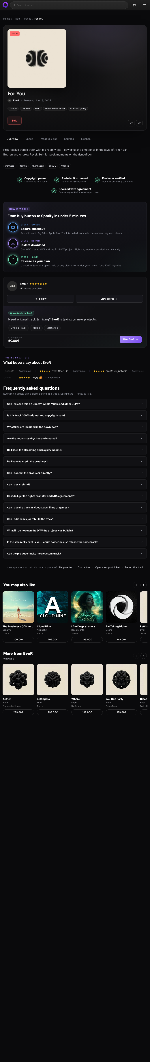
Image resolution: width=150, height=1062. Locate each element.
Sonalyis (7, 629)
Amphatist (42, 629)
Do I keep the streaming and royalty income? (34, 449)
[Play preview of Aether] (18, 679)
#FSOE (52, 165)
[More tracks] (143, 585)
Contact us (84, 567)
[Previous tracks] (136, 585)
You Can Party (114, 698)
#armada (9, 165)
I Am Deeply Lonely (83, 626)
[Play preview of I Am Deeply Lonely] (87, 607)
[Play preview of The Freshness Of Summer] (18, 607)
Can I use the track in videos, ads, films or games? (38, 507)
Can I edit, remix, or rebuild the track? (30, 518)
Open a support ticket (107, 567)
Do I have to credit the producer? (27, 461)
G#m (37, 108)
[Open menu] (144, 5)
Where (75, 698)
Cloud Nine (44, 626)
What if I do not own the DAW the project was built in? (40, 530)
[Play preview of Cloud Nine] (52, 607)
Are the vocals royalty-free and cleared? (32, 438)
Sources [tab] (69, 138)
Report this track (134, 567)
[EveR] (12, 286)
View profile (107, 298)
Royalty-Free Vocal (55, 108)
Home (6, 18)
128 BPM (26, 108)
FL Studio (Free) (78, 108)
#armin (23, 165)
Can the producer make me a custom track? (34, 553)
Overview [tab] (12, 138)
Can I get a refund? (18, 484)
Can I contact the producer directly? (29, 472)
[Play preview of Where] (87, 679)
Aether (7, 698)
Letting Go (43, 698)
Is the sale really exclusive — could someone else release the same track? (52, 542)
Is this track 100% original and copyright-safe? (36, 415)
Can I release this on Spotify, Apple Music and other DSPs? (43, 403)
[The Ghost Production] (4, 5)
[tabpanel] (75, 158)
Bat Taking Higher (117, 626)
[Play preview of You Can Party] (121, 679)
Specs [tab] (29, 138)
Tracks (16, 18)
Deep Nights (77, 629)
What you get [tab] (48, 138)
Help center (66, 567)
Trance (27, 18)
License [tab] (86, 138)
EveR (24, 284)
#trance (65, 165)
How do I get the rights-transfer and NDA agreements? (41, 495)
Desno (109, 629)
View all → (8, 658)
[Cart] (134, 5)
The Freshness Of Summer (18, 626)
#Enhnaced (38, 165)
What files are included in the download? (32, 426)
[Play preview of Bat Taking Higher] (121, 607)
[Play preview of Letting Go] (52, 679)
